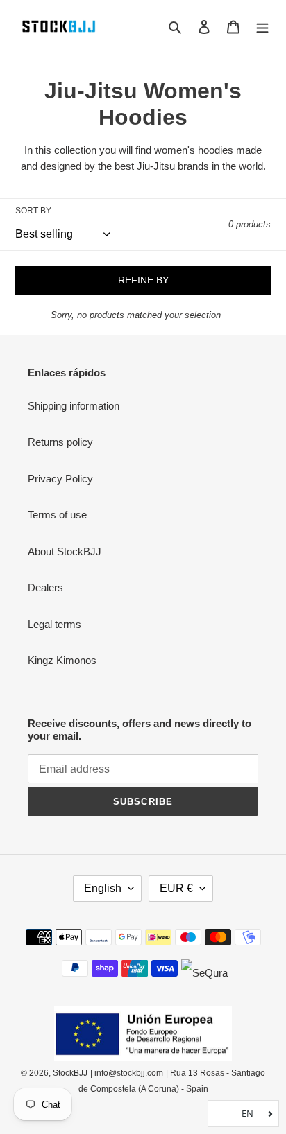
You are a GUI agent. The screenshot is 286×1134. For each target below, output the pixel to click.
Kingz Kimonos (62, 660)
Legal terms (54, 624)
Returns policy (60, 442)
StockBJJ (70, 1073)
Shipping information (73, 406)
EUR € (176, 888)
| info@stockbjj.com (126, 1073)
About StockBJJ (64, 551)
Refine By (143, 280)
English (102, 888)
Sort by (33, 211)
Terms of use (57, 515)
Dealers (45, 587)
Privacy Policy (60, 479)
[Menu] (262, 27)
